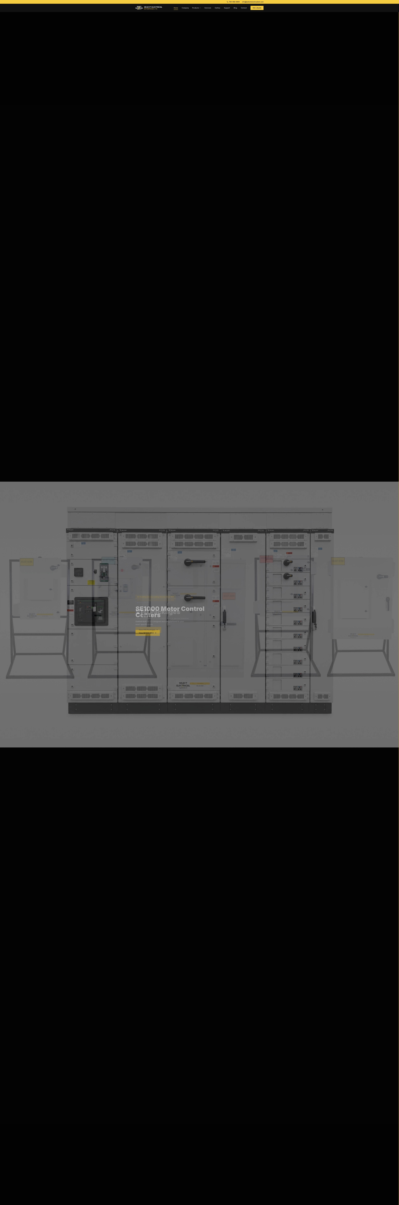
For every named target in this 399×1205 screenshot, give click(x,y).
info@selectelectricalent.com (253, 2)
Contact (244, 8)
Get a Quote (257, 8)
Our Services (144, 634)
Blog (235, 8)
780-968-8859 (234, 2)
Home (176, 8)
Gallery (217, 8)
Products (195, 8)
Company (185, 8)
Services (207, 8)
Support (227, 8)
